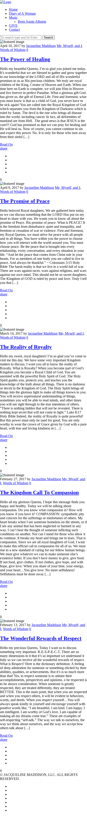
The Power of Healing (25, 59)
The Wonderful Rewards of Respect (40, 638)
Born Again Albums (32, 21)
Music (13, 17)
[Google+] (10, 798)
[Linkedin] (10, 794)
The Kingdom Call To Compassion (39, 492)
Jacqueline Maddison (41, 46)
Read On (6, 144)
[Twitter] (10, 786)
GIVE (13, 25)
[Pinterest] (10, 802)
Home (13, 9)
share (3, 148)
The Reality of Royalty (26, 347)
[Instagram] (10, 806)
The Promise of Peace (25, 201)
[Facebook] (10, 790)
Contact (14, 29)
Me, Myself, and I (69, 46)
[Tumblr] (10, 810)
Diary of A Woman (22, 13)
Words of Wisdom (12, 50)
